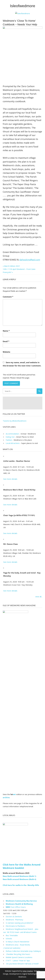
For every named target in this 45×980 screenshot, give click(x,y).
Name (6, 331)
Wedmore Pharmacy (14, 919)
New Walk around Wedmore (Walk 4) (19, 879)
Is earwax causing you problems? (19, 923)
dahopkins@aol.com (29, 259)
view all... (38, 596)
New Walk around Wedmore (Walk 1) (19, 876)
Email (6, 341)
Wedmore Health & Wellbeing (19, 904)
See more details (10, 479)
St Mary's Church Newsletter (17, 941)
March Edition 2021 (12, 266)
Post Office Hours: (16, 907)
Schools (9, 938)
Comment (8, 297)
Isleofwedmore (22, 6)
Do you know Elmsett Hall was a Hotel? (22, 963)
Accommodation (12, 434)
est (14, 794)
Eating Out (10, 437)
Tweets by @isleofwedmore (14, 421)
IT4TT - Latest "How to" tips (18, 960)
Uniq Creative (28, 971)
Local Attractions (13, 443)
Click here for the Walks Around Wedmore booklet (21, 866)
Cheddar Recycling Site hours (19, 954)
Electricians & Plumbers (15, 926)
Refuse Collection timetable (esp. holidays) (23, 951)
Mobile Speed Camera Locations (19, 957)
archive (6, 797)
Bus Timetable (12, 935)
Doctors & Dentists (14, 916)
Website (6, 352)
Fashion (9, 440)
